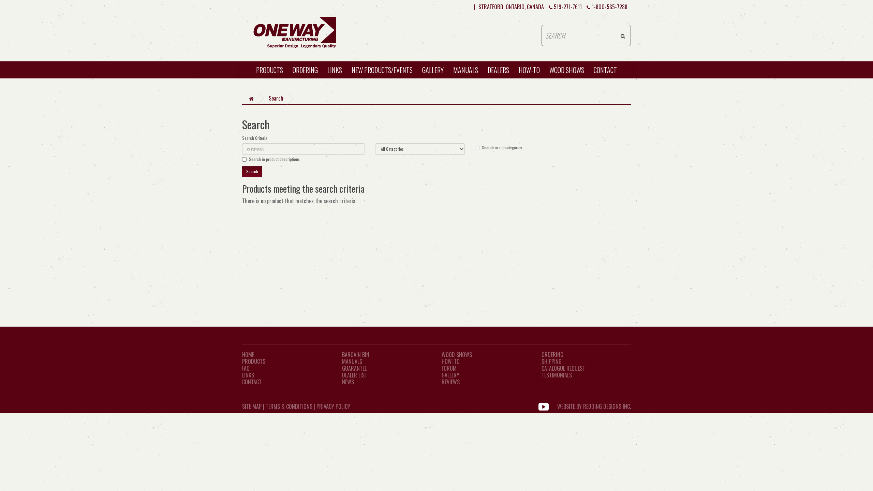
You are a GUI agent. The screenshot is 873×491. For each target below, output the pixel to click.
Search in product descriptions (274, 159)
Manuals (465, 70)
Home (248, 355)
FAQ (246, 368)
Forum (449, 368)
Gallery (433, 70)
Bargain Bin (355, 355)
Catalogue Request (563, 368)
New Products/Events (382, 70)
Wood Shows (457, 355)
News (348, 382)
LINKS (248, 375)
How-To (451, 361)
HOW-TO (529, 70)
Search (276, 98)
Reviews (451, 382)
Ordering (305, 70)
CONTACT (605, 70)
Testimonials (557, 375)
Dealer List (354, 375)
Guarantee (354, 368)
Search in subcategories (502, 147)
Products (269, 70)
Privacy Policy (333, 406)
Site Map (252, 406)
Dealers (498, 70)
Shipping (552, 361)
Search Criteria (254, 138)
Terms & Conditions (289, 406)
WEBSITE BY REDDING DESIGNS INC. (594, 406)
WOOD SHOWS (566, 70)
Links (334, 70)
